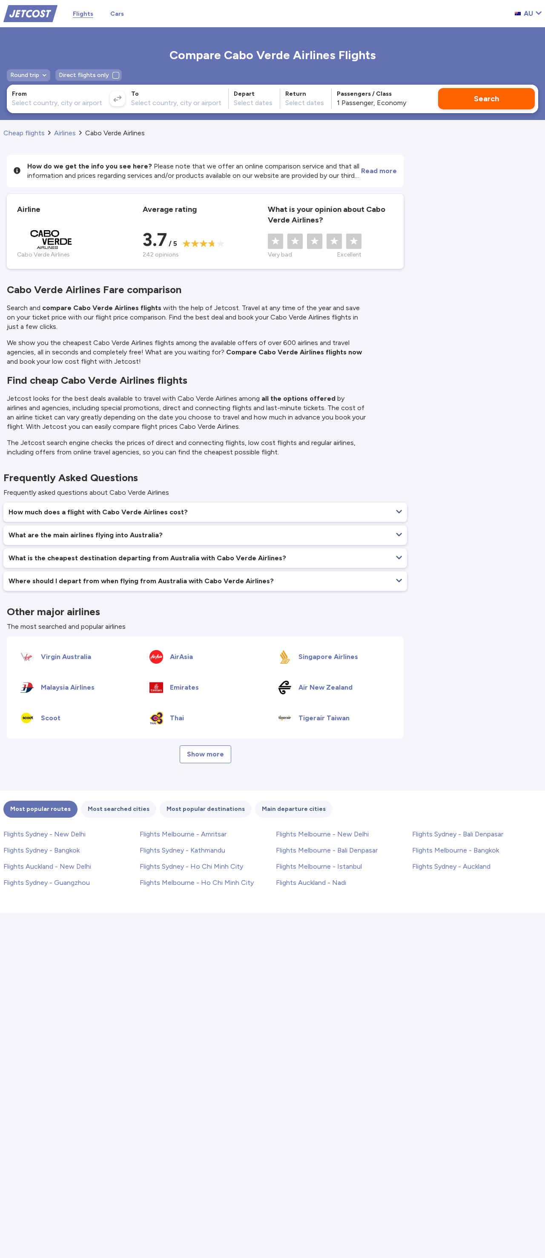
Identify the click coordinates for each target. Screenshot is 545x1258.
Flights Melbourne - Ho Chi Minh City (197, 883)
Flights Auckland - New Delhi (47, 866)
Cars (117, 13)
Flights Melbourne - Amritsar (183, 834)
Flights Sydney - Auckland (451, 866)
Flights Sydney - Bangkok (41, 850)
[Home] (30, 13)
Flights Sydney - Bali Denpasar (457, 834)
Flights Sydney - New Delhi (44, 834)
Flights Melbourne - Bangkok (455, 850)
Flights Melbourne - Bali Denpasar (327, 850)
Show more (205, 754)
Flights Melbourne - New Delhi (322, 834)
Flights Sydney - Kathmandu (182, 850)
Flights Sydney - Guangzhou (46, 883)
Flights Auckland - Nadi (311, 883)
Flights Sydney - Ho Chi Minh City (191, 866)
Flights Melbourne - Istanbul (319, 866)
